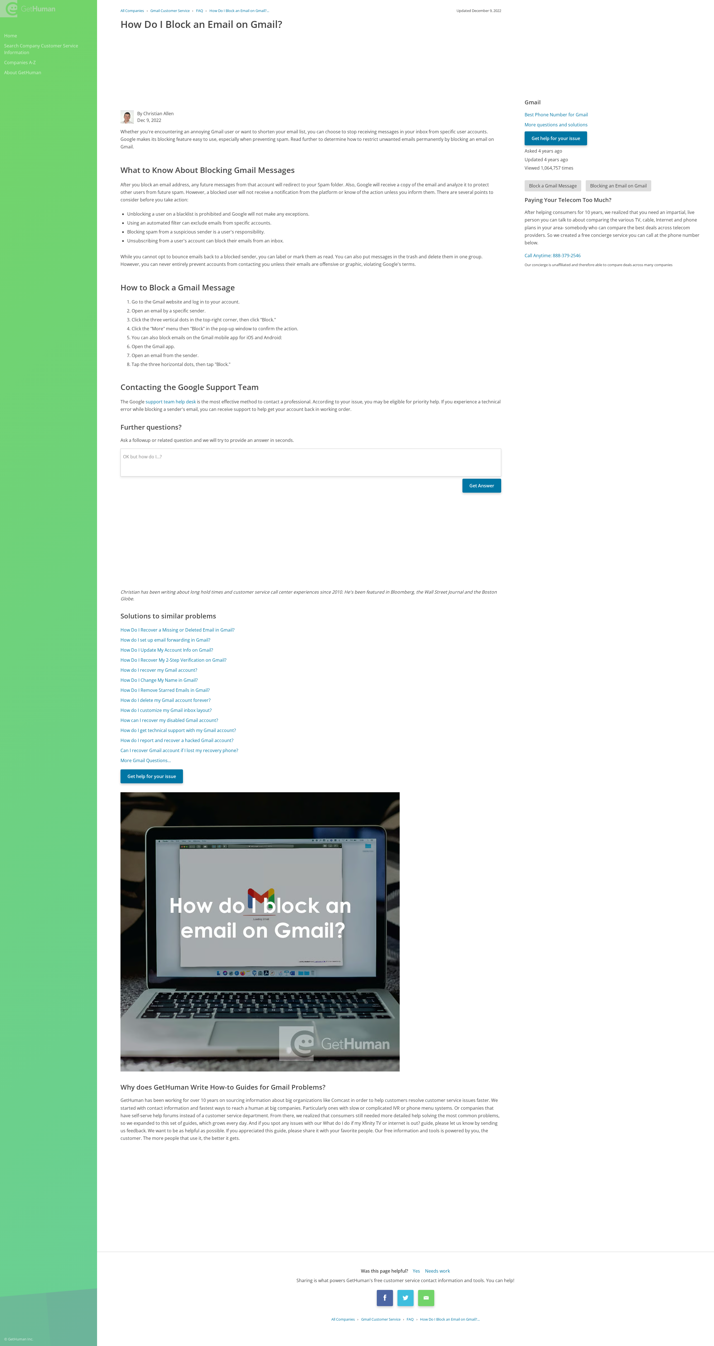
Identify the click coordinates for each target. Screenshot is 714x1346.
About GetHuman (22, 72)
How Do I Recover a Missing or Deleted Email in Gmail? (177, 630)
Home (10, 36)
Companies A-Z (20, 62)
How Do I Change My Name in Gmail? (159, 680)
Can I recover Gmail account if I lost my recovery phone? (179, 750)
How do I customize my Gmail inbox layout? (166, 710)
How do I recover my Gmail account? (158, 670)
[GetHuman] (27, 8)
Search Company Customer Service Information (41, 49)
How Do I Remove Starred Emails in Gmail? (165, 690)
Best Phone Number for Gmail (556, 115)
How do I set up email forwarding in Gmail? (165, 640)
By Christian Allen (155, 113)
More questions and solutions (556, 125)
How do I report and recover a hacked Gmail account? (176, 740)
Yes (416, 1271)
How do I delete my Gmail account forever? (165, 700)
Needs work (437, 1271)
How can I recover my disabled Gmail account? (169, 720)
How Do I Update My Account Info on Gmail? (166, 650)
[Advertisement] (287, 71)
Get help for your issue (151, 776)
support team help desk (171, 402)
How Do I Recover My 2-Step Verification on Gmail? (173, 660)
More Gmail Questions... (145, 760)
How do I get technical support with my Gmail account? (178, 730)
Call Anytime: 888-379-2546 (553, 255)
